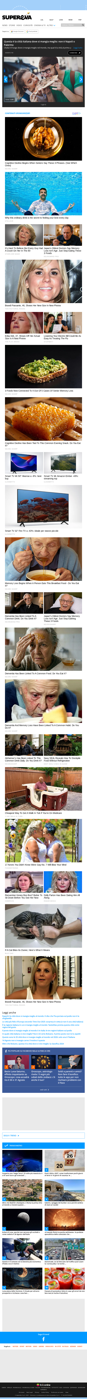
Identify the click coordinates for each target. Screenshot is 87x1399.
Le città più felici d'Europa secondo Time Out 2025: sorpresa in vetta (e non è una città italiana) (42, 1021)
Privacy (37, 1392)
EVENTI (79, 1346)
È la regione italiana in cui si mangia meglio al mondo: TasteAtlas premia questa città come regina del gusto (40, 1026)
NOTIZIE (15, 1346)
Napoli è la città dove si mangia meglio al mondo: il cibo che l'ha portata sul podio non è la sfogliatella (40, 1017)
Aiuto (66, 1392)
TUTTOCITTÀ (54, 1387)
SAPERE (41, 1346)
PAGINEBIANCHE (46, 1387)
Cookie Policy (45, 1392)
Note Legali (30, 1392)
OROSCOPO (49, 1346)
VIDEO (35, 1346)
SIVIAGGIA (66, 1387)
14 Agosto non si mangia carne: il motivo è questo (23, 1040)
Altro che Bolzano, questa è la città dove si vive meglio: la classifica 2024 (33, 1043)
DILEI (60, 1387)
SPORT (22, 1346)
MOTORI (28, 1346)
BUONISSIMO (81, 1387)
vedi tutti (43, 1090)
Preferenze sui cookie (57, 1392)
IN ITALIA (65, 1346)
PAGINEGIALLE (17, 1387)
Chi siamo (21, 1392)
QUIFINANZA (73, 1387)
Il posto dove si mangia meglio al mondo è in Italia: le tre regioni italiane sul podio (37, 1030)
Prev (5, 79)
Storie (12, 25)
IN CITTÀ (58, 1346)
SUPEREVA (43, 1389)
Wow (70, 20)
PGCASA (37, 1387)
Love (61, 20)
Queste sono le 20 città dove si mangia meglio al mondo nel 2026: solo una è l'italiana (38, 1037)
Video (19, 25)
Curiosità (28, 25)
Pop (80, 20)
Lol (42, 20)
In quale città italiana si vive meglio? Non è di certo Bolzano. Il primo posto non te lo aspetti (41, 1034)
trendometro (15, 1145)
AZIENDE (73, 1346)
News (4, 25)
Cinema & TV (40, 25)
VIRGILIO (9, 1387)
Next (81, 79)
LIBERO (4, 1387)
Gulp (51, 20)
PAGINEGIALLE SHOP (28, 1387)
